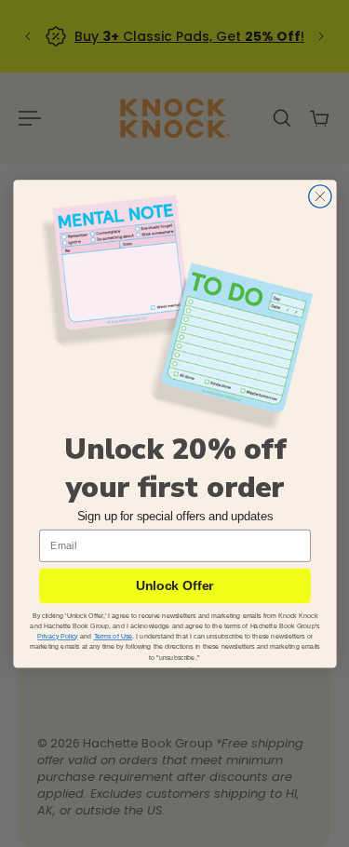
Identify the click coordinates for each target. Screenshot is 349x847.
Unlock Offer (174, 585)
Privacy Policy (57, 635)
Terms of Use (112, 635)
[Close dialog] (319, 196)
